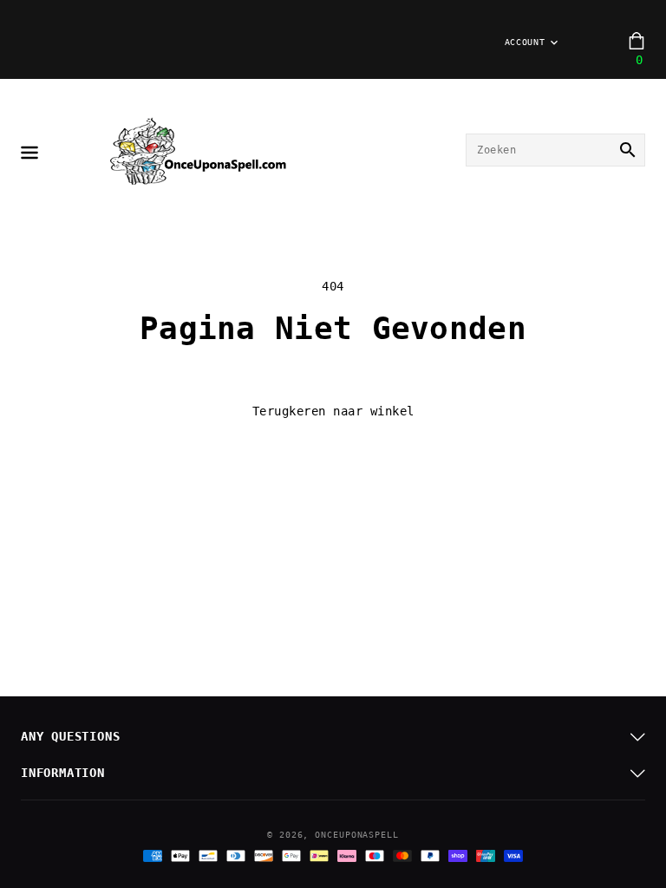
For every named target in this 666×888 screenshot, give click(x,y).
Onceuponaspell (357, 834)
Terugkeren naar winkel (333, 411)
